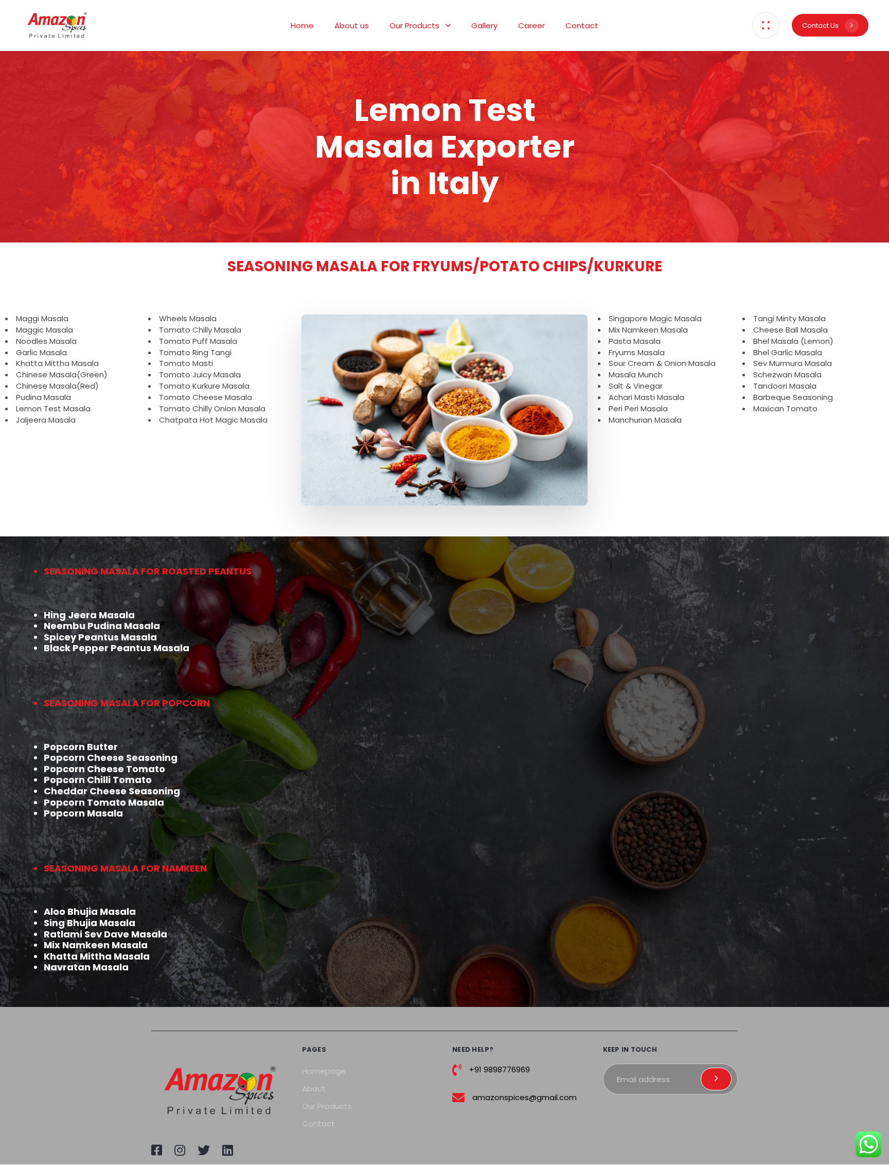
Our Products (414, 25)
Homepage (324, 1071)
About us (351, 25)
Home (302, 25)
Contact (581, 25)
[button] (765, 25)
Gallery (484, 25)
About (314, 1088)
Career (531, 25)
